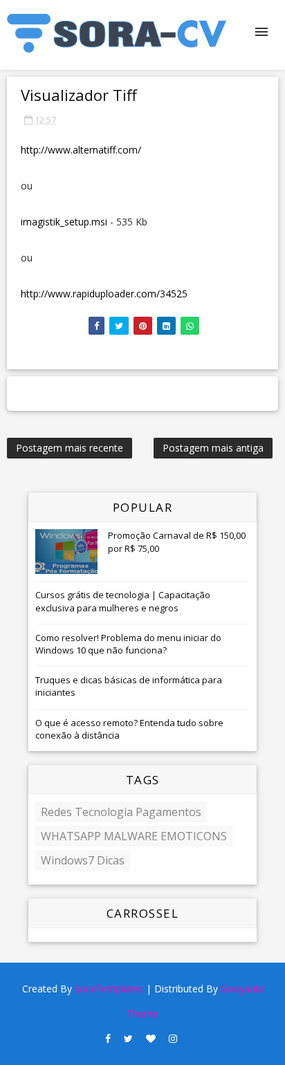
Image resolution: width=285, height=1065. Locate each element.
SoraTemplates (109, 988)
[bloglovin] (150, 1039)
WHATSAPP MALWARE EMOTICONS (134, 836)
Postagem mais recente (69, 447)
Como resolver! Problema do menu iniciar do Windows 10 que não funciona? (128, 643)
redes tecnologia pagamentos (121, 811)
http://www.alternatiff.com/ (81, 149)
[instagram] (173, 1039)
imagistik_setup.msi (64, 221)
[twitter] (128, 1039)
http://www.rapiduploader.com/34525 (104, 293)
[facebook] (108, 1039)
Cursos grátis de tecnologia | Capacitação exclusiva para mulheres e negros (122, 601)
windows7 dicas (83, 860)
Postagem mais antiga (213, 447)
